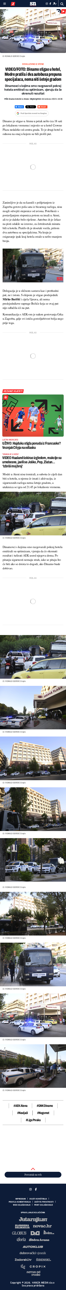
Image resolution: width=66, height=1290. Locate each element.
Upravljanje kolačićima (33, 1212)
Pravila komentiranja (20, 1202)
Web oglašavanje (22, 1205)
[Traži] (62, 4)
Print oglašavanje (43, 1205)
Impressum (20, 1199)
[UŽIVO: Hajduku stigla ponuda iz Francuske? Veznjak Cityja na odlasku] (33, 416)
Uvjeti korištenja (38, 1199)
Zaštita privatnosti (44, 1202)
